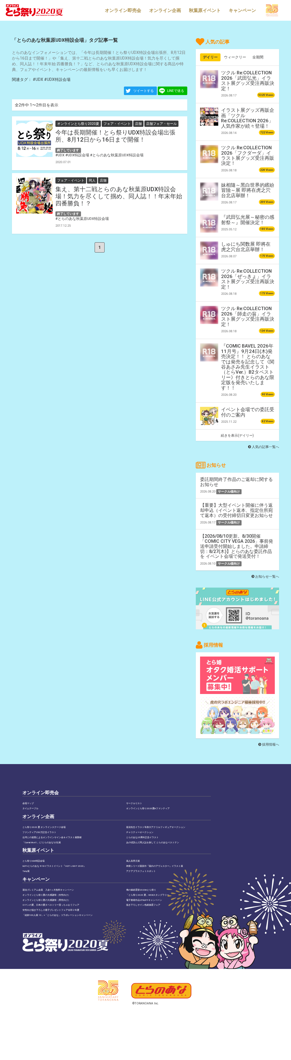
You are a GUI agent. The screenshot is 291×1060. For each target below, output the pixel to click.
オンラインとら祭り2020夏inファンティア (148, 808)
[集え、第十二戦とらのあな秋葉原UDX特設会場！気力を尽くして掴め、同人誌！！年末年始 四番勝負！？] (34, 195)
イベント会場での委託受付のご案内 (247, 412)
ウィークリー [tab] (235, 57)
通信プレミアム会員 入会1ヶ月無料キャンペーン (48, 890)
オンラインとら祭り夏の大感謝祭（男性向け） (46, 900)
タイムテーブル (30, 808)
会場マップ (28, 803)
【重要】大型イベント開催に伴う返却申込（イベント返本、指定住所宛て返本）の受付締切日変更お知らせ (236, 510)
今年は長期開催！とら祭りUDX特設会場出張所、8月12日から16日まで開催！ (115, 136)
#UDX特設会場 (57, 79)
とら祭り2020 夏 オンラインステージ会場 (44, 827)
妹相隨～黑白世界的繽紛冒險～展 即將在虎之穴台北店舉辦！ (247, 190)
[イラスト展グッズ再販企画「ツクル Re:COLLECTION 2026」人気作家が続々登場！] (209, 117)
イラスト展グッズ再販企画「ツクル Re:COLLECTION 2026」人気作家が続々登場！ (247, 118)
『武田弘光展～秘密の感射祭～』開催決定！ (247, 219)
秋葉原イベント (205, 10)
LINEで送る (175, 91)
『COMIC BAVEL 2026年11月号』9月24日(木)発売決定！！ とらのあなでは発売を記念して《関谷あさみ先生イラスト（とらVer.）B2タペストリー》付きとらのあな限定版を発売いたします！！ (247, 367)
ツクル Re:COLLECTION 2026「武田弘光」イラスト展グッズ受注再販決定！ (247, 80)
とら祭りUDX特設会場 (33, 861)
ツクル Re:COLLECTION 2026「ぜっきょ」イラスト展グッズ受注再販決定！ (247, 278)
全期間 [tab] (257, 57)
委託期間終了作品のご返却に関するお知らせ (236, 482)
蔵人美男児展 (133, 861)
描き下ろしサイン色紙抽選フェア (143, 905)
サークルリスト (134, 803)
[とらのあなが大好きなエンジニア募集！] (237, 731)
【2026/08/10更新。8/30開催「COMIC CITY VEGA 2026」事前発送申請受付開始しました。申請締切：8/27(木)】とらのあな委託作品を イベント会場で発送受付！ (236, 546)
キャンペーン (242, 10)
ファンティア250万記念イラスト (39, 832)
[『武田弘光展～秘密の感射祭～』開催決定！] (209, 223)
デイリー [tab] (210, 57)
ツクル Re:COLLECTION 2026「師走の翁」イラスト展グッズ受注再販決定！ (247, 316)
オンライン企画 (165, 10)
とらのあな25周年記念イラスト (142, 837)
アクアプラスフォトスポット (141, 871)
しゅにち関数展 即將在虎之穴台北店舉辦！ (246, 246)
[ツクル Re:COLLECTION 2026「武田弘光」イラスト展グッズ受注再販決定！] (209, 79)
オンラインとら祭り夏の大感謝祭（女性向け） (46, 895)
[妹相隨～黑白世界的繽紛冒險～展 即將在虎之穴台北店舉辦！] (209, 191)
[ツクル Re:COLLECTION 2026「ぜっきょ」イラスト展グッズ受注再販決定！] (209, 277)
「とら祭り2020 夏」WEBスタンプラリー (147, 895)
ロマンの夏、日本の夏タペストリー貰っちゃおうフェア (50, 905)
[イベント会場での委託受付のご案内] (209, 416)
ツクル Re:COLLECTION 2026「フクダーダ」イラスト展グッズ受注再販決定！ (247, 155)
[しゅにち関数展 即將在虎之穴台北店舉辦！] (209, 250)
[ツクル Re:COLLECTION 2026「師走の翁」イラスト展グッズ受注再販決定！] (209, 315)
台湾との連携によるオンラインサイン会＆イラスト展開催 (52, 837)
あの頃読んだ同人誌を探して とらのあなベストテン (152, 842)
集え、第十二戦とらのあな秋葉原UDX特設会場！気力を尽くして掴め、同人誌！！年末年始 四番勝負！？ (118, 196)
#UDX (38, 79)
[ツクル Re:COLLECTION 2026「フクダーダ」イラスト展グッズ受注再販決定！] (209, 154)
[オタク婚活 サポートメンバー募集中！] (237, 691)
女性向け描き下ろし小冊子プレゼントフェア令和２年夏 (50, 910)
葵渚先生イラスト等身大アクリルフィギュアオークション (155, 827)
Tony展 (26, 871)
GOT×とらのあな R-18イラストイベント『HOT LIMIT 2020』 (54, 866)
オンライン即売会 (123, 10)
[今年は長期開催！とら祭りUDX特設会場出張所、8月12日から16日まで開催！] (34, 139)
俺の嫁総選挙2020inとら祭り (141, 890)
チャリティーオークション (139, 832)
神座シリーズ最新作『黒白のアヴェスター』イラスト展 (154, 866)
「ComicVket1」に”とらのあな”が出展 (41, 842)
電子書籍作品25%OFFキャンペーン (144, 900)
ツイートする (143, 91)
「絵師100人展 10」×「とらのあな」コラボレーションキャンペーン (57, 915)
